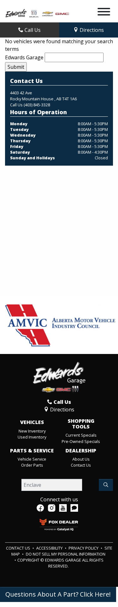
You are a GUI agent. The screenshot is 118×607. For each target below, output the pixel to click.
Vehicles (32, 422)
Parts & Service (32, 451)
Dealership (80, 451)
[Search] (106, 485)
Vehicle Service (32, 459)
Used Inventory (32, 437)
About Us (81, 459)
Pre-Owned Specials (81, 441)
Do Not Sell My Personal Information (65, 554)
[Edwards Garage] (37, 12)
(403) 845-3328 (37, 105)
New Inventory (32, 431)
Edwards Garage (24, 57)
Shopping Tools (81, 423)
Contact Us (81, 465)
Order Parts (32, 465)
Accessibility (50, 548)
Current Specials (81, 435)
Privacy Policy (84, 548)
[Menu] (104, 12)
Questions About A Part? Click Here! (58, 594)
